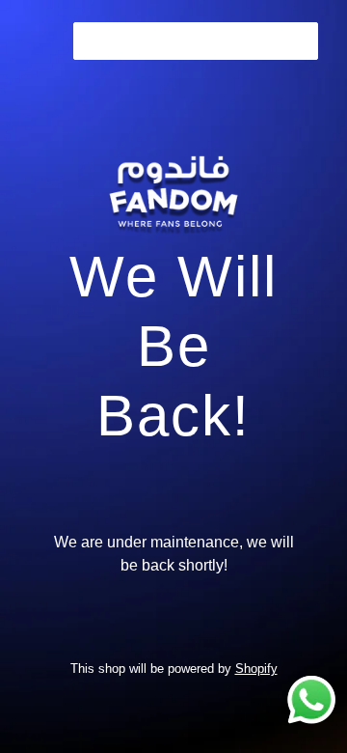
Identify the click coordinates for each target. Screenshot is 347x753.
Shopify (256, 668)
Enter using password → (196, 40)
